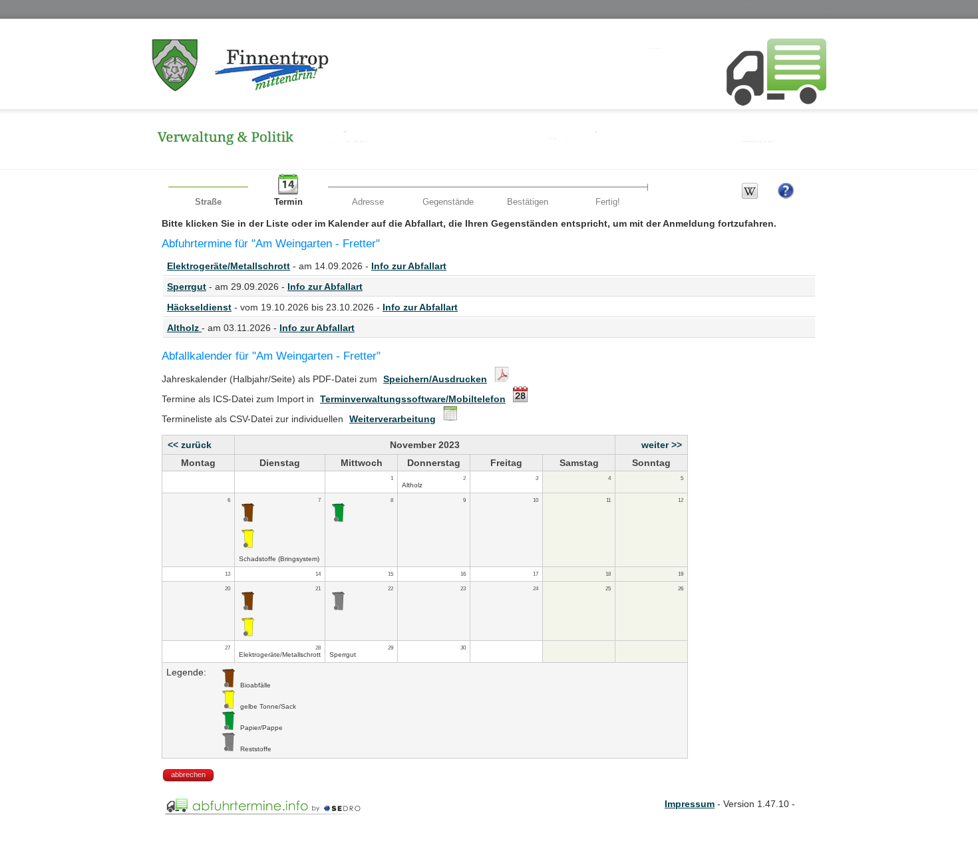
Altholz (184, 327)
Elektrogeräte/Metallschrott (228, 266)
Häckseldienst (199, 307)
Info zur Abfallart (408, 266)
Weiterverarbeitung (392, 419)
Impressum (690, 803)
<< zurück (190, 444)
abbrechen (188, 775)
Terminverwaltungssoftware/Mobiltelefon (413, 399)
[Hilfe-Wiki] (749, 196)
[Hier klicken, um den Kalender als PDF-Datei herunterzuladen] (500, 379)
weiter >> (661, 444)
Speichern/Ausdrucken (435, 379)
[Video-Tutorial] (785, 196)
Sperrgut (186, 286)
